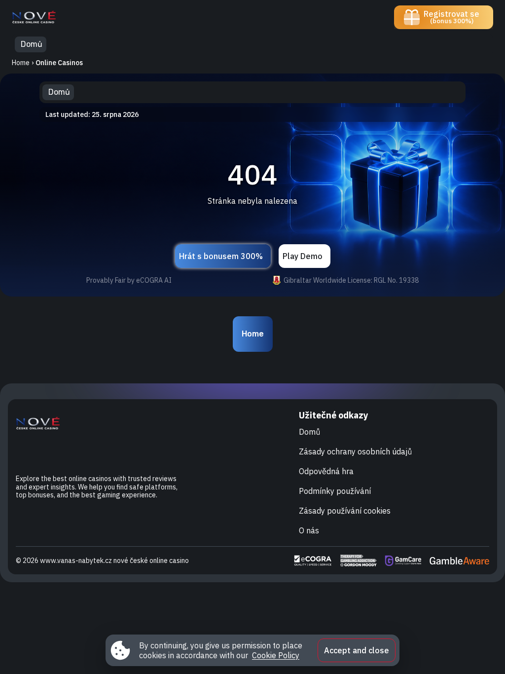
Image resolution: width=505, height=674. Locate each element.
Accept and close (356, 650)
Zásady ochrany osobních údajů (355, 451)
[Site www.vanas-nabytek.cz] (46, 17)
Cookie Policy (275, 655)
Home (21, 62)
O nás (309, 530)
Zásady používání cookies (345, 511)
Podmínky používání (335, 491)
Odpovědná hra (326, 471)
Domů (309, 432)
